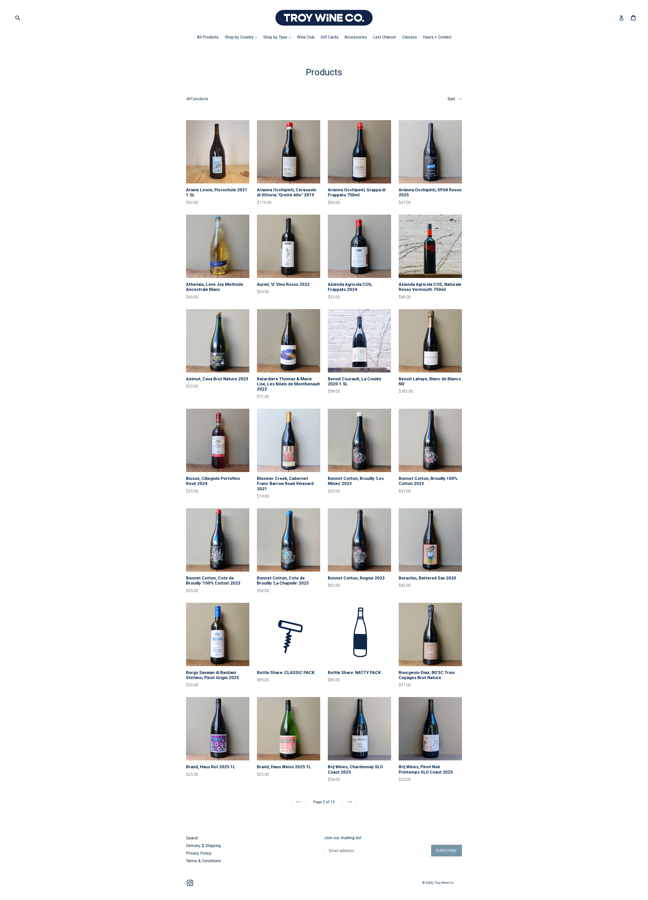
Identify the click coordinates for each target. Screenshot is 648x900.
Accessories (356, 37)
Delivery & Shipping (203, 845)
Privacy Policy (198, 853)
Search (192, 838)
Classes (409, 37)
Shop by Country (242, 37)
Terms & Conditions (203, 860)
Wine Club (306, 37)
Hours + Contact (437, 37)
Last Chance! (384, 37)
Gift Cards (329, 37)
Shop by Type (278, 37)
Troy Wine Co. (444, 883)
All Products (208, 37)
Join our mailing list (342, 837)
